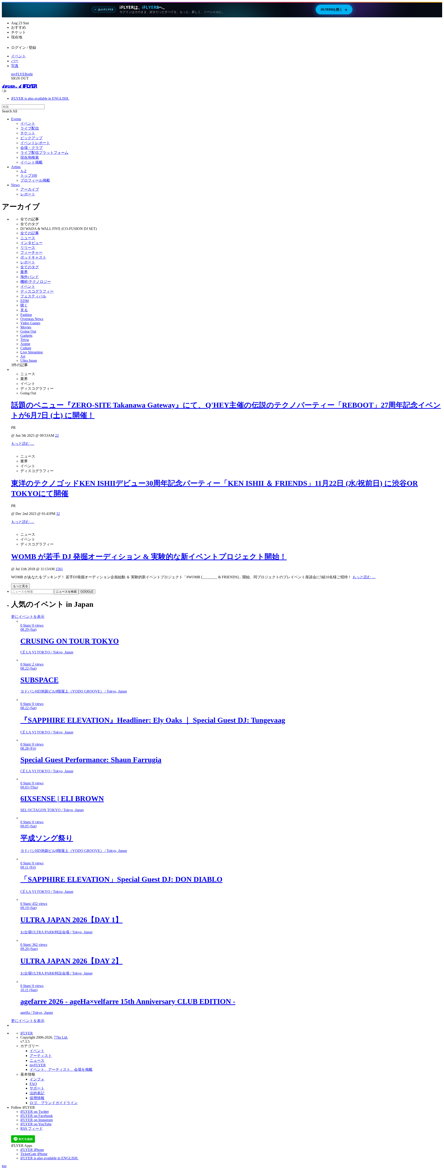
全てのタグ (29, 267)
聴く (24, 305)
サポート (37, 1088)
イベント (18, 56)
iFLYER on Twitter (34, 1112)
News (15, 185)
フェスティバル (33, 296)
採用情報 (37, 1098)
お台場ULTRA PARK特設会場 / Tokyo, (56, 932)
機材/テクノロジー (35, 282)
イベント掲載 (31, 162)
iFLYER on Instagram (36, 1120)
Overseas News (31, 319)
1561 (59, 569)
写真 (14, 66)
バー (14, 61)
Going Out (28, 331)
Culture (25, 348)
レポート (27, 194)
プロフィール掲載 (35, 180)
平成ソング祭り (46, 838)
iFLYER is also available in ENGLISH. (40, 98)
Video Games (30, 323)
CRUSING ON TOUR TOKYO (69, 641)
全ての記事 (29, 233)
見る (24, 310)
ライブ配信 (29, 128)
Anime (25, 344)
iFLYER (26, 1033)
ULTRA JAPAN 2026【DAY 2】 (71, 961)
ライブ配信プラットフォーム (44, 153)
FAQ (33, 1084)
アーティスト (41, 1056)
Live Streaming (31, 352)
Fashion (26, 315)
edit (30, 74)
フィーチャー (31, 252)
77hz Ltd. (61, 1037)
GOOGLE (86, 591)
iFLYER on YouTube (36, 1124)
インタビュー (31, 243)
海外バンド (29, 277)
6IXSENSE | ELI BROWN (62, 798)
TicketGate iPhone (33, 1154)
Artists (16, 167)
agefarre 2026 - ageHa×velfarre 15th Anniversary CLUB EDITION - (127, 1001)
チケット (27, 133)
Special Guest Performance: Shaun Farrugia (90, 759)
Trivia (24, 340)
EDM (24, 301)
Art (22, 356)
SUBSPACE (39, 680)
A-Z (23, 171)
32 (58, 514)
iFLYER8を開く (334, 9)
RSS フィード (31, 1128)
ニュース (27, 238)
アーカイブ (29, 189)
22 (57, 435)
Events (16, 119)
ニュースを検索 (66, 591)
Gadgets (26, 335)
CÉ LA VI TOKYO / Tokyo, (46, 652)
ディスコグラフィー (37, 291)
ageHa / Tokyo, (36, 1013)
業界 (24, 272)
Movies (25, 327)
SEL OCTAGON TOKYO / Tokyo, (52, 810)
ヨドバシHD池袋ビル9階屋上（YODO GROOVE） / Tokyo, (73, 691)
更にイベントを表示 (27, 617)
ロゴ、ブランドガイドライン (54, 1103)
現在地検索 (29, 157)
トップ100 (28, 175)
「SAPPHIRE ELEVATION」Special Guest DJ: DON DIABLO (121, 879)
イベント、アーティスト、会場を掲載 (61, 1069)
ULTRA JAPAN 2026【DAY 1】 (71, 920)
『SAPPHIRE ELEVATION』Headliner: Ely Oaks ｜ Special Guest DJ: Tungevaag (152, 720)
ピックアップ (31, 138)
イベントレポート (35, 143)
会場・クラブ (31, 148)
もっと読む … (22, 444)
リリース (27, 248)
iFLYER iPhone (32, 1150)
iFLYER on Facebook (36, 1116)
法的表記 (37, 1093)
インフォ (37, 1079)
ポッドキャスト (33, 257)
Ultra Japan (28, 360)
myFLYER (19, 74)
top (4, 1166)
